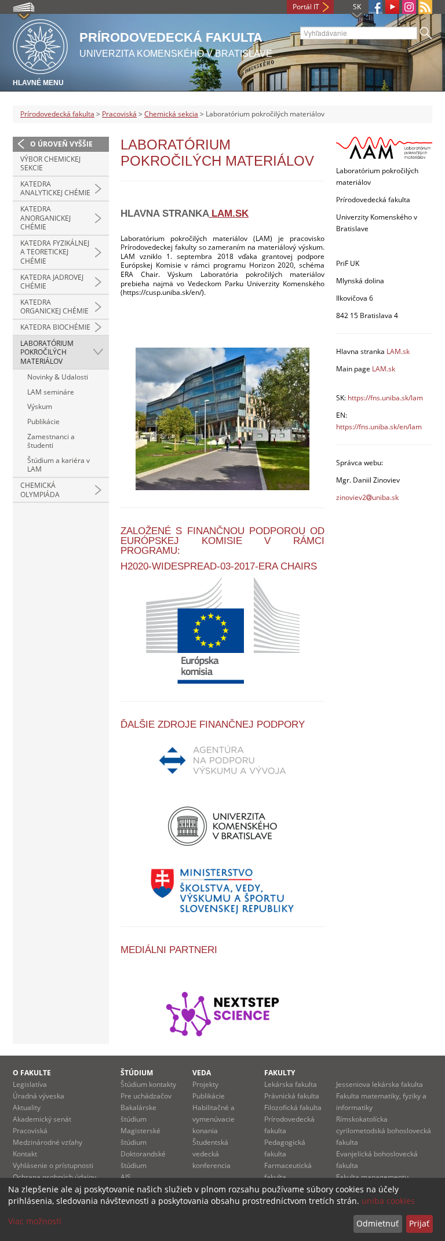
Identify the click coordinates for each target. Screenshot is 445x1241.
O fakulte (32, 1073)
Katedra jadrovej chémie (51, 281)
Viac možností (34, 1221)
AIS (126, 1177)
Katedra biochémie (55, 327)
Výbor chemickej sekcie (50, 163)
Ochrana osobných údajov (54, 1177)
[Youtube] (392, 7)
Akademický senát (42, 1119)
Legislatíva (30, 1084)
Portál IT (306, 7)
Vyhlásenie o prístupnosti (53, 1165)
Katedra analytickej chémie (55, 188)
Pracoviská (119, 114)
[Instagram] (409, 7)
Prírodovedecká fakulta (57, 114)
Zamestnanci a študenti (51, 441)
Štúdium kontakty (148, 1084)
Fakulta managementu (372, 1177)
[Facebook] (375, 7)
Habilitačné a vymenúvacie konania (213, 1119)
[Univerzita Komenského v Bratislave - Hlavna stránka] (40, 45)
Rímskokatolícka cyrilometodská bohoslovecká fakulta (383, 1130)
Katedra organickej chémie (54, 306)
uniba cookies (388, 1200)
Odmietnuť (377, 1223)
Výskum (39, 406)
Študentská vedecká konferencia (211, 1153)
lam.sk (229, 213)
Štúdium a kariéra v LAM (58, 465)
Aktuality (27, 1107)
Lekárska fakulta (290, 1084)
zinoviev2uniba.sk (367, 497)
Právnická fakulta (291, 1096)
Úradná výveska (38, 1096)
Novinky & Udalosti (57, 377)
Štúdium (137, 1073)
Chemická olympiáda (40, 489)
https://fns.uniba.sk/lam (385, 398)
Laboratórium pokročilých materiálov (47, 352)
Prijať (419, 1223)
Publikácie (43, 421)
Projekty (205, 1084)
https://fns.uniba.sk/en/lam (379, 427)
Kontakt (25, 1154)
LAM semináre (50, 392)
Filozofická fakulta (293, 1107)
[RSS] (425, 7)
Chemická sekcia (171, 114)
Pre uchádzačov (146, 1096)
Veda (201, 1073)
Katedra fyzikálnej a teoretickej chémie (54, 252)
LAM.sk (397, 351)
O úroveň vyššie (61, 144)
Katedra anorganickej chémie (45, 218)
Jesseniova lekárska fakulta (379, 1084)
